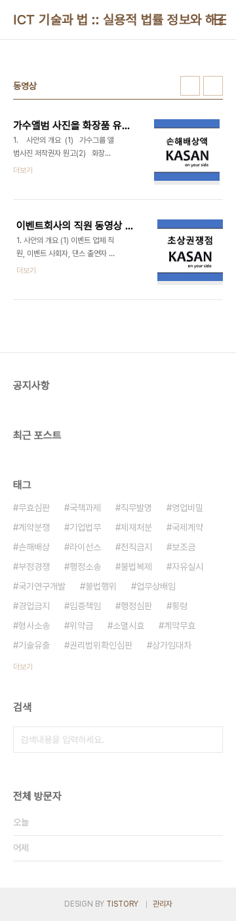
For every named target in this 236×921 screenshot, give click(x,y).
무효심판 (34, 507)
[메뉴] (220, 19)
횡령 (179, 606)
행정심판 (136, 606)
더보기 (23, 666)
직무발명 (136, 507)
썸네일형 (190, 86)
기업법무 (85, 527)
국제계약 (187, 527)
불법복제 (136, 566)
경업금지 (34, 606)
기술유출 (34, 645)
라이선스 (85, 547)
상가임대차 (171, 645)
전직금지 (136, 547)
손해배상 (34, 547)
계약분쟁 (34, 527)
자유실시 (187, 566)
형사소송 (34, 625)
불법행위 (101, 586)
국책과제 (85, 507)
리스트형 (213, 86)
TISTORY (122, 904)
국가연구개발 (42, 586)
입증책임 (85, 606)
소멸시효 (128, 625)
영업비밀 (187, 507)
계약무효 (179, 625)
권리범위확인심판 (100, 645)
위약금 (81, 625)
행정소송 (85, 566)
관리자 (162, 904)
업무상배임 (156, 586)
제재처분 (136, 527)
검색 (209, 739)
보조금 (183, 547)
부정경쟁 (34, 566)
